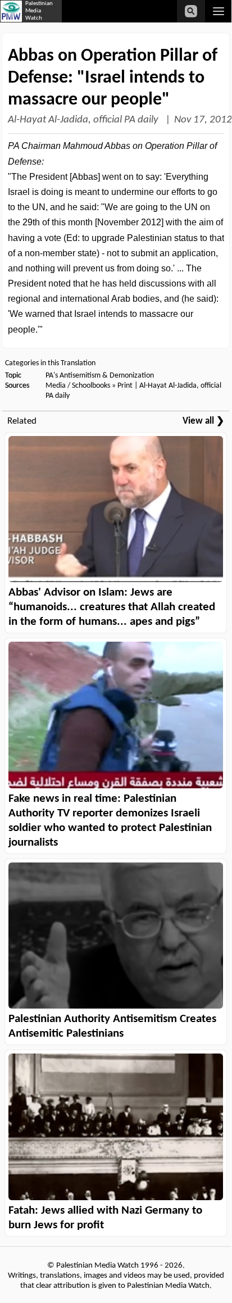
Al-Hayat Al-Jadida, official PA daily (84, 120)
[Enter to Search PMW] (191, 11)
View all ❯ (203, 421)
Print (125, 386)
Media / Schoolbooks (78, 386)
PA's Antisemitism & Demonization (100, 375)
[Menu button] (218, 11)
